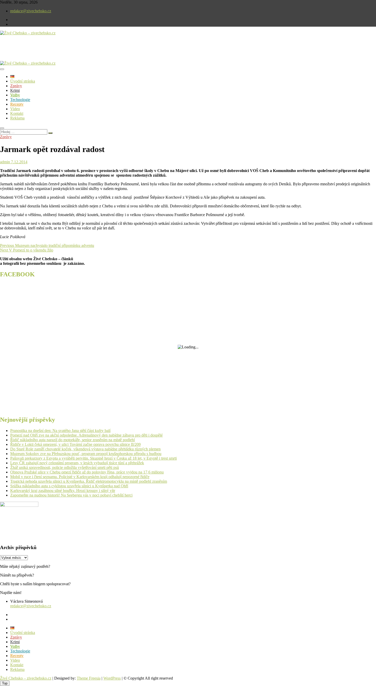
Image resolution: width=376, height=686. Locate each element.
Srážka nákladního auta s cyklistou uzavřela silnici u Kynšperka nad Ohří (69, 486)
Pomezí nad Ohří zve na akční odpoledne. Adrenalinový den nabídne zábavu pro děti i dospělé (86, 435)
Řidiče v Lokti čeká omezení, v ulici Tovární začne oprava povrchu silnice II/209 (75, 444)
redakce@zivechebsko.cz (30, 11)
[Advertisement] (60, 52)
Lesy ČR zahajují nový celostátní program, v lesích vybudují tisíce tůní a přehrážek (77, 463)
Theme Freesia (89, 678)
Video (15, 109)
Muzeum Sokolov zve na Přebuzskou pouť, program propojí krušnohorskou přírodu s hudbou (85, 453)
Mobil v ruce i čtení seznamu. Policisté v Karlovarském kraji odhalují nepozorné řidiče (79, 477)
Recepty (17, 104)
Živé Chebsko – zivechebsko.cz (25, 678)
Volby (15, 95)
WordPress (112, 678)
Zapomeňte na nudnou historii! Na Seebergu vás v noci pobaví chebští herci (71, 495)
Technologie (20, 99)
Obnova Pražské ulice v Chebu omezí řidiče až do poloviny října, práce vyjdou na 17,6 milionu (87, 472)
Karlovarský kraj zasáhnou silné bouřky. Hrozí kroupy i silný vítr (62, 490)
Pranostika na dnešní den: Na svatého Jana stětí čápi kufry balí (60, 430)
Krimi (15, 90)
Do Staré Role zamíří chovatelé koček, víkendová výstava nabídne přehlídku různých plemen (85, 449)
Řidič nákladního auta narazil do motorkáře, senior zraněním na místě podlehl (72, 440)
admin (5, 162)
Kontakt (16, 113)
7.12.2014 (18, 162)
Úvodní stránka (22, 81)
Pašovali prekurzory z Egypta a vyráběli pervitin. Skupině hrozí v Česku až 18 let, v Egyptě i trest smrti (93, 458)
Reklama (17, 118)
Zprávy (16, 86)
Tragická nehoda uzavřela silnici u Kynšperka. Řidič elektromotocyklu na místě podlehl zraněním (88, 481)
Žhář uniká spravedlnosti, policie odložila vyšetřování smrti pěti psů (64, 467)
